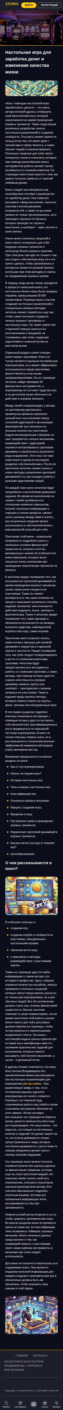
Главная (22, 1355)
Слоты (44, 1407)
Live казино (20, 1407)
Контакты (40, 1355)
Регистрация (49, 5)
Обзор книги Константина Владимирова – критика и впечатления (24, 1365)
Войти (29, 5)
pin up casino (32, 1083)
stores (11, 3)
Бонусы (56, 1407)
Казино (6, 1407)
